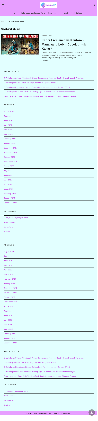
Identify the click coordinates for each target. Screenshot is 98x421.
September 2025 (10, 162)
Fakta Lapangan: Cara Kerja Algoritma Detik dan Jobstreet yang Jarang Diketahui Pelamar (40, 96)
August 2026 (9, 111)
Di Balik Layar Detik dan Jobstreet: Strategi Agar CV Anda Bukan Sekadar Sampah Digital (39, 92)
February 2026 (10, 139)
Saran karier (53, 13)
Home (15, 13)
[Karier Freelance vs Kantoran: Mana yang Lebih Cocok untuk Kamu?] (20, 44)
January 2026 (9, 143)
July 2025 (8, 171)
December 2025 (10, 148)
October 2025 (9, 157)
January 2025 (9, 198)
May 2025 (8, 180)
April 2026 (8, 130)
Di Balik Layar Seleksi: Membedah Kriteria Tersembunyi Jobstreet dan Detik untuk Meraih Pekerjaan (44, 78)
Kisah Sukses (76, 13)
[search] (94, 5)
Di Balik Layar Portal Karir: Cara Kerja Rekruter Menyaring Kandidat (31, 83)
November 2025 (10, 152)
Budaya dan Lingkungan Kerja (33, 13)
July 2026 (8, 116)
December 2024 (10, 203)
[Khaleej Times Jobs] (48, 5)
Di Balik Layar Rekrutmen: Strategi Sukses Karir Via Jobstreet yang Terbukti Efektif (37, 87)
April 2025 (8, 184)
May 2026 (8, 125)
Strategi (64, 13)
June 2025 (8, 175)
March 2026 (8, 134)
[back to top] (91, 412)
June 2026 (8, 121)
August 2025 (9, 166)
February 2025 (10, 194)
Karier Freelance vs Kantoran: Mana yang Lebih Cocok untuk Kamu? (64, 44)
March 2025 (8, 189)
